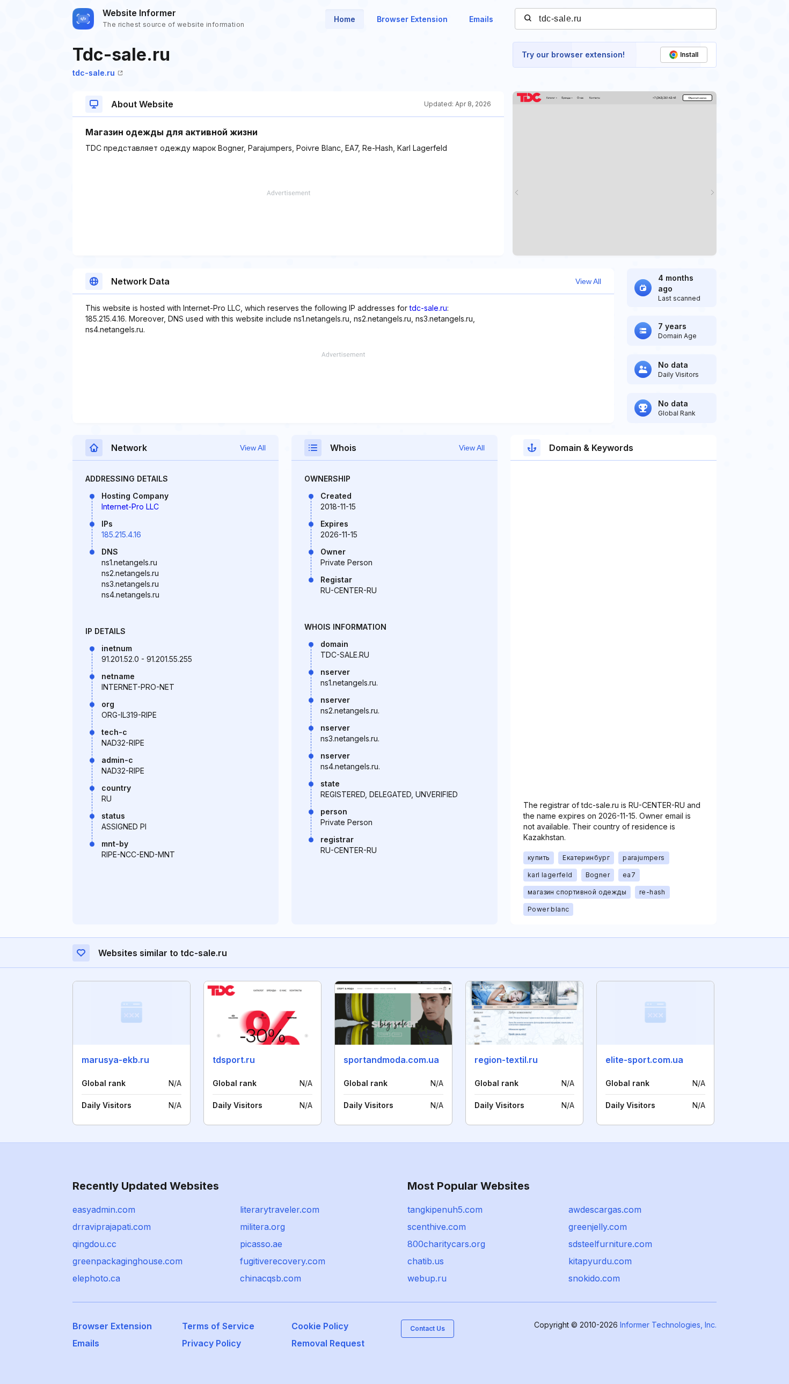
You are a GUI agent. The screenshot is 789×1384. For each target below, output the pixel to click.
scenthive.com (436, 1226)
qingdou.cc (94, 1244)
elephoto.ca (96, 1278)
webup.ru (427, 1278)
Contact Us (427, 1328)
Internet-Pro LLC (130, 506)
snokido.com (594, 1278)
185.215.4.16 (121, 534)
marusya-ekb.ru (115, 1059)
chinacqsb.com (270, 1278)
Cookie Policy (319, 1326)
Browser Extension (412, 19)
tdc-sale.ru (93, 72)
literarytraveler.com (279, 1209)
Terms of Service (218, 1326)
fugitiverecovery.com (282, 1261)
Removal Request (327, 1343)
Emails (481, 19)
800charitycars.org (446, 1244)
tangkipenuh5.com (445, 1209)
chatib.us (425, 1261)
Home (344, 19)
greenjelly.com (597, 1226)
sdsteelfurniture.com (610, 1244)
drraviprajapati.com (111, 1226)
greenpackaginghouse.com (127, 1261)
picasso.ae (261, 1244)
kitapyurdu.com (600, 1261)
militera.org (262, 1226)
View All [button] (588, 281)
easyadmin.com (103, 1209)
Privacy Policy (211, 1343)
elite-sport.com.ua (644, 1059)
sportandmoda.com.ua (391, 1059)
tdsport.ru (234, 1059)
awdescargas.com (604, 1209)
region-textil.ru (506, 1059)
